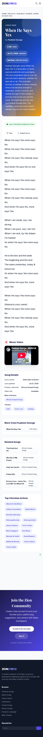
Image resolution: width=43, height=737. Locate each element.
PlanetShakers (29, 536)
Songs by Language (9, 712)
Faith (8, 409)
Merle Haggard (12, 531)
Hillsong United (30, 520)
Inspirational (6, 702)
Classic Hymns (7, 698)
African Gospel (7, 708)
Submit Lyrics (25, 133)
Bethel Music (30, 509)
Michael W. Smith (12, 536)
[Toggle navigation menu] (40, 3)
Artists (11, 14)
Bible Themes (7, 715)
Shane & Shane (12, 525)
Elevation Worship (13, 515)
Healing (31, 409)
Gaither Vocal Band (13, 509)
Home (4, 14)
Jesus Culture (29, 541)
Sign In (21, 636)
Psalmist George (24, 14)
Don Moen (26, 531)
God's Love (19, 409)
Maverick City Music (14, 504)
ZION (9, 3)
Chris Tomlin (27, 525)
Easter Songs (6, 695)
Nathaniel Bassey (12, 541)
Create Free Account (21, 629)
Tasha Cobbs (11, 547)
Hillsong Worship (12, 520)
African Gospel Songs (14, 399)
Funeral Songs (7, 705)
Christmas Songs (8, 691)
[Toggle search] (36, 3)
